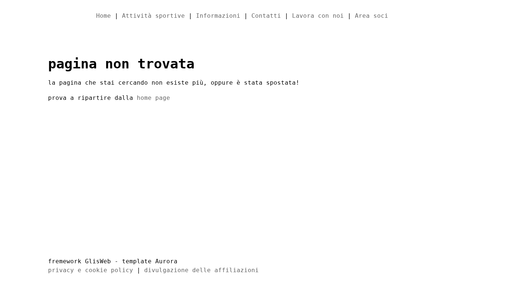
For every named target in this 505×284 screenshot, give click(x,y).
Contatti (266, 15)
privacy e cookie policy (90, 270)
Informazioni (218, 15)
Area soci (371, 15)
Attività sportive (153, 15)
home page (153, 97)
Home (103, 15)
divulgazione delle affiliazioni (201, 270)
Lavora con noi (318, 15)
